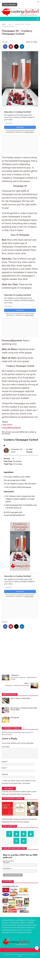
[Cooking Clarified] (20, 16)
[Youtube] (31, 834)
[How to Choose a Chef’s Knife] (5, 700)
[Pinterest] (24, 834)
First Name (6, 862)
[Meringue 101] (5, 720)
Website (5, 774)
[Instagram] (16, 841)
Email (4, 768)
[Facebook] (9, 834)
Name (4, 761)
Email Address (7, 868)
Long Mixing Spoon (11, 427)
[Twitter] (16, 834)
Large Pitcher (7, 425)
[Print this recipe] (4, 445)
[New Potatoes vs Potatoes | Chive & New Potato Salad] (5, 710)
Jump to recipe (31, 42)
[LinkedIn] (24, 841)
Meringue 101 (15, 717)
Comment (5, 747)
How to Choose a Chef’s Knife (20, 698)
